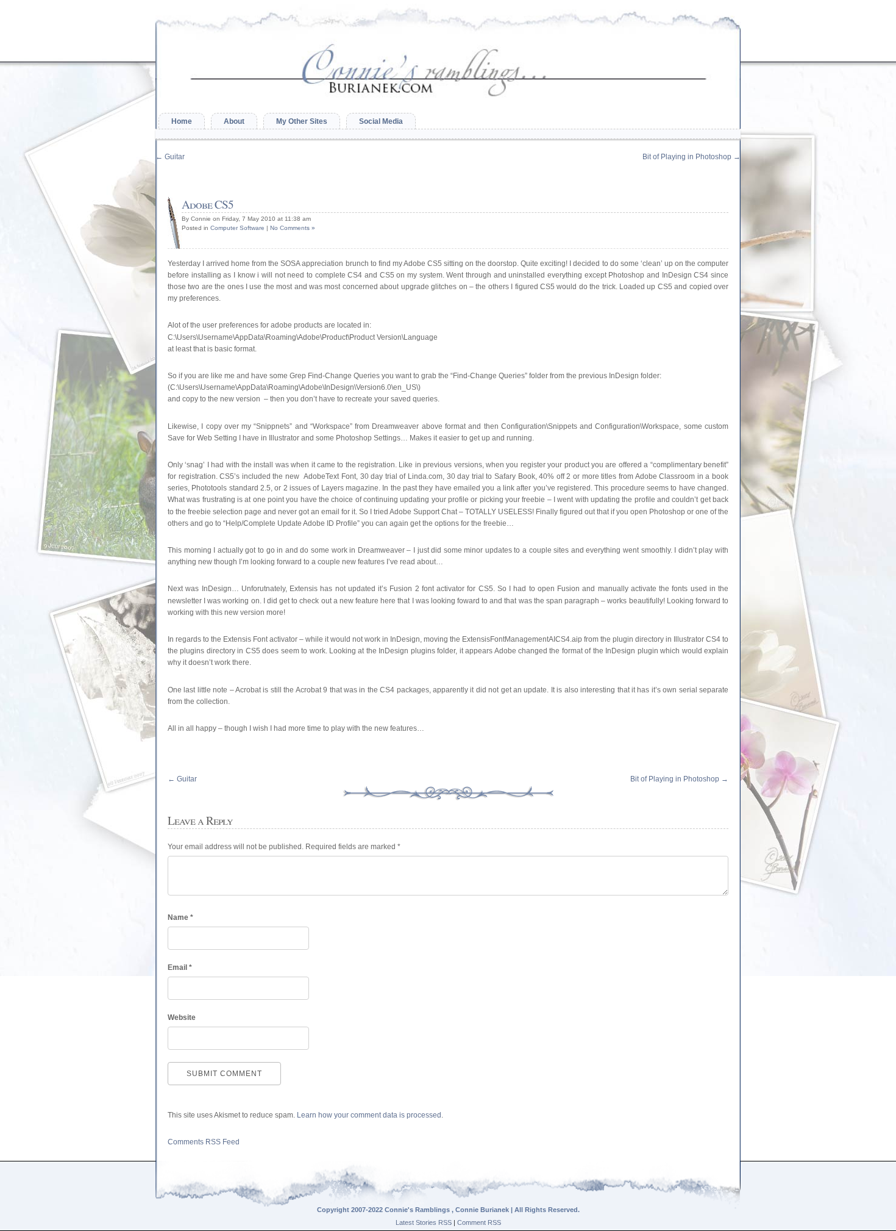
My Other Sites (301, 121)
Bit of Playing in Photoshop (691, 157)
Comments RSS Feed (204, 1142)
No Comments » (292, 227)
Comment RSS (479, 1222)
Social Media (381, 121)
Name (180, 917)
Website (182, 1017)
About (234, 121)
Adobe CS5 (207, 204)
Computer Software (237, 227)
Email (180, 967)
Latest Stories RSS (424, 1222)
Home (181, 121)
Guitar (170, 157)
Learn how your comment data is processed (369, 1115)
